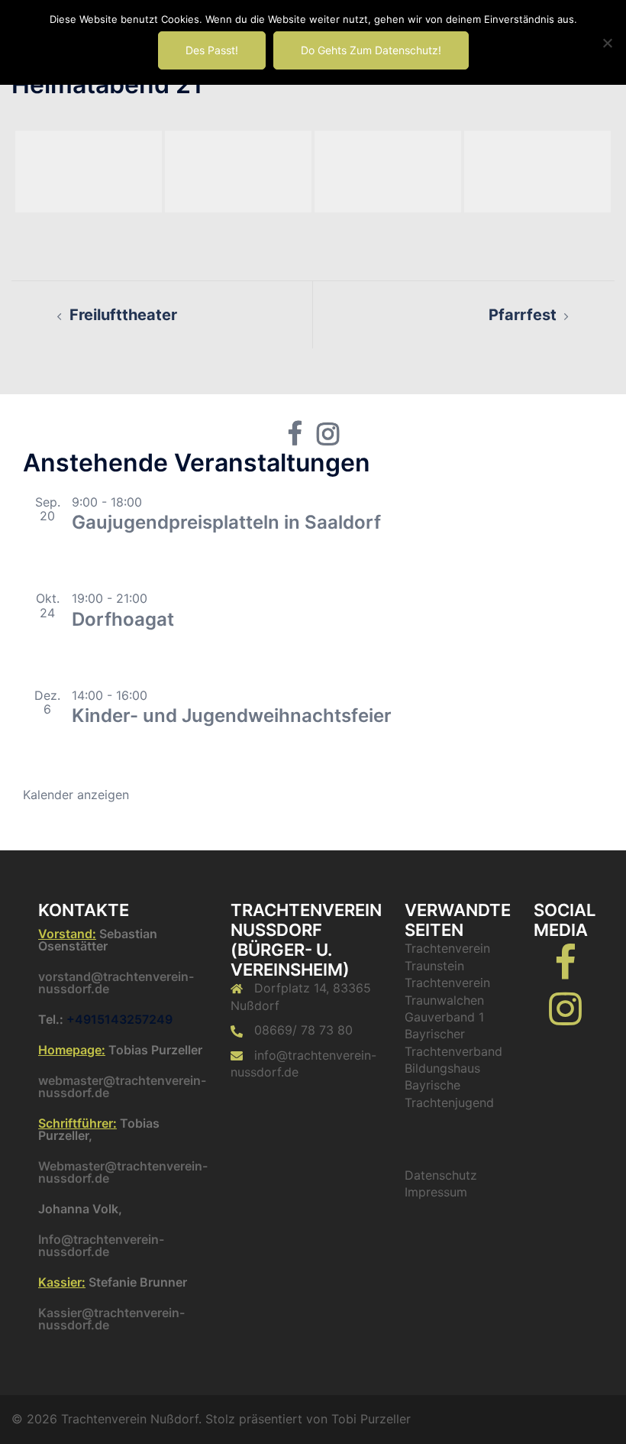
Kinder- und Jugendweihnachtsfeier (232, 715)
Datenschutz (441, 1175)
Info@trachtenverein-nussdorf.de (101, 1245)
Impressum (436, 1192)
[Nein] (607, 42)
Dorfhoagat (123, 619)
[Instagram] (565, 1017)
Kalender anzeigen (76, 794)
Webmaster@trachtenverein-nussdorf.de (123, 1172)
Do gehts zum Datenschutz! (371, 50)
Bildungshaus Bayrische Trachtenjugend (449, 1085)
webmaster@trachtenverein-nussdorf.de (122, 1086)
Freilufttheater (123, 315)
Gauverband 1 (444, 1017)
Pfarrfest (523, 315)
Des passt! (212, 50)
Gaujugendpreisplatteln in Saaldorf (226, 522)
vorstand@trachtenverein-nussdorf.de (116, 982)
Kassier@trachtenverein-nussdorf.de (111, 1318)
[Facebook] (565, 971)
